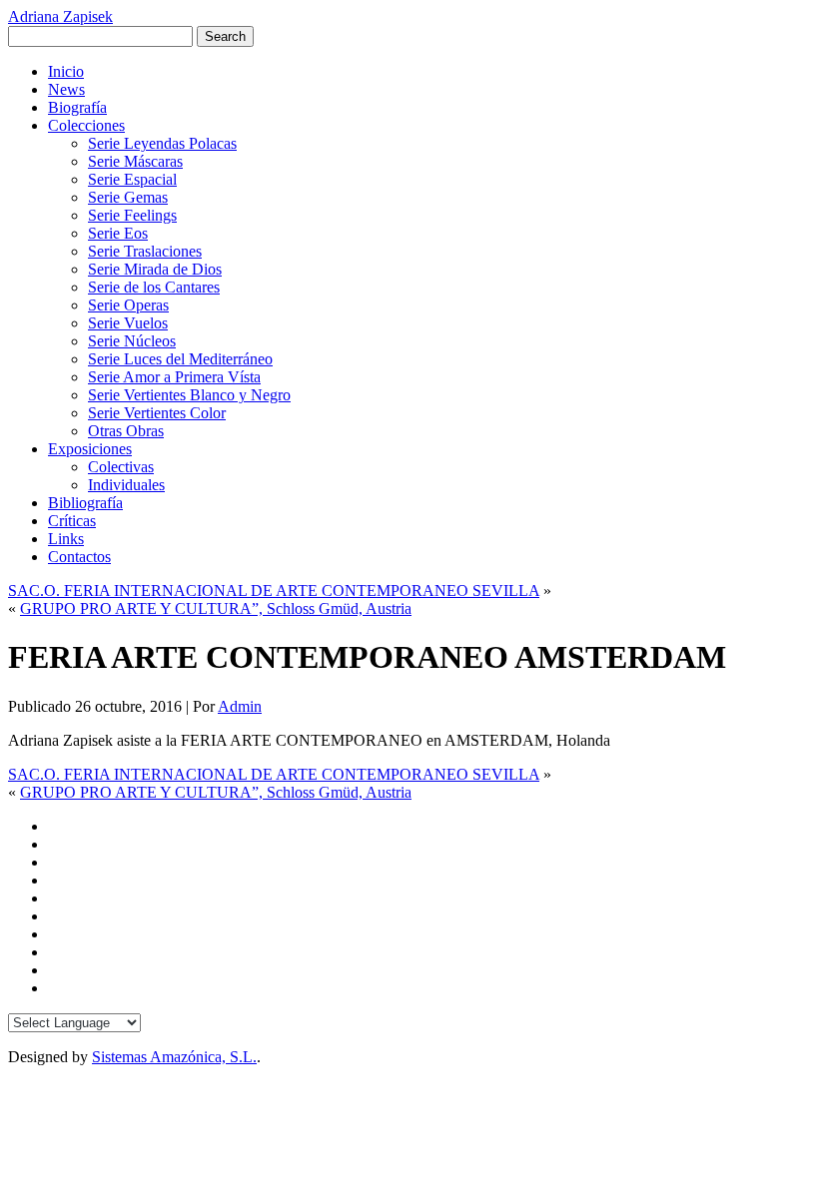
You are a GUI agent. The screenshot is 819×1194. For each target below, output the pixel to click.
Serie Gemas (128, 197)
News (66, 89)
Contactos (79, 556)
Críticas (72, 520)
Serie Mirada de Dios (155, 269)
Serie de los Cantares (154, 287)
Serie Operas (128, 305)
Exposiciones (90, 448)
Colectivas (121, 466)
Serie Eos (118, 233)
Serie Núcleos (132, 340)
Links (66, 538)
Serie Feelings (132, 215)
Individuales (126, 484)
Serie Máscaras (135, 161)
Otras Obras (126, 430)
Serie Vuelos (128, 322)
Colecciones (86, 125)
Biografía (77, 107)
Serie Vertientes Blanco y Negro (189, 394)
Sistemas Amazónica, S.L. (174, 1056)
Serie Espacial (132, 179)
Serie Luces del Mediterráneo (180, 358)
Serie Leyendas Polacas (162, 143)
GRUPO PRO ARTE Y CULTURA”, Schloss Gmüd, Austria (215, 608)
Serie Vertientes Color (157, 412)
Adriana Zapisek (60, 16)
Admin (240, 706)
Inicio (66, 71)
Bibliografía (85, 502)
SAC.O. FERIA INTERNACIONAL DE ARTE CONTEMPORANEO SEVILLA (273, 590)
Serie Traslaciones (145, 251)
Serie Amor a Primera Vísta (174, 376)
